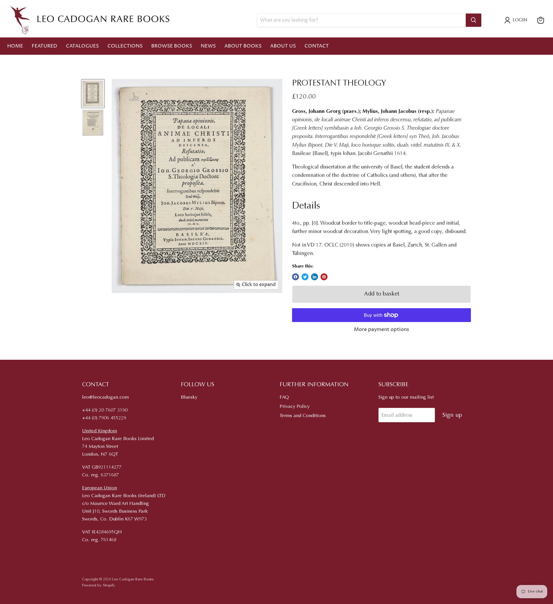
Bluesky (189, 397)
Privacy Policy (295, 406)
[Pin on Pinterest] (324, 276)
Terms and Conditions (303, 416)
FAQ (284, 397)
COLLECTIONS (125, 46)
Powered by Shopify (98, 585)
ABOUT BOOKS (243, 46)
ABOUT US (283, 46)
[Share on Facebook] (295, 276)
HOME (15, 46)
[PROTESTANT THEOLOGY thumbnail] (93, 93)
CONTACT (316, 46)
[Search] (473, 20)
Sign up (452, 415)
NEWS (208, 46)
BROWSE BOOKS (171, 46)
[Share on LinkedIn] (314, 276)
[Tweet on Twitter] (305, 276)
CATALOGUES (82, 46)
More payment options (381, 329)
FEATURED (44, 46)
